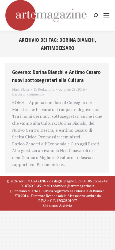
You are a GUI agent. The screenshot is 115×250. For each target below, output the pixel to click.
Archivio (65, 205)
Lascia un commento (28, 94)
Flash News (21, 89)
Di (44, 89)
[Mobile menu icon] (106, 15)
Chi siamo (50, 205)
